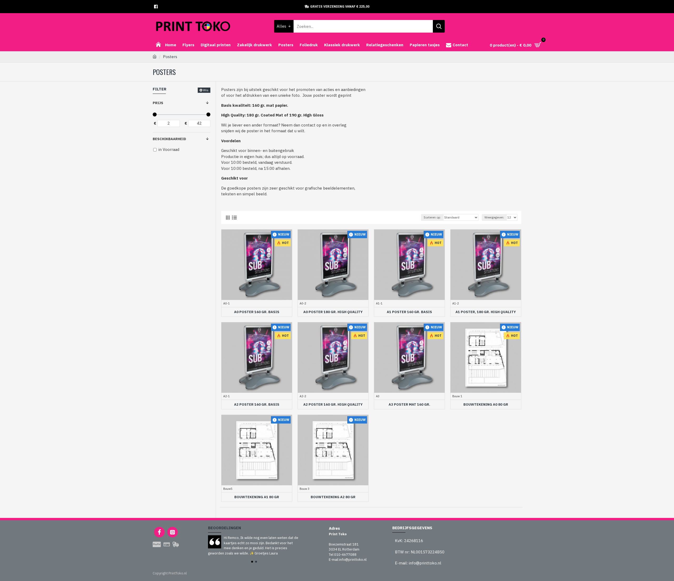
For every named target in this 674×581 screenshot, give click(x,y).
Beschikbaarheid (169, 139)
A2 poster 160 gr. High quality (333, 404)
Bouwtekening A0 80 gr (485, 404)
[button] (252, 562)
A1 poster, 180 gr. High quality (485, 312)
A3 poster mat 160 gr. (409, 404)
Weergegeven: (494, 217)
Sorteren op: (432, 217)
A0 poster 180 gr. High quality (333, 312)
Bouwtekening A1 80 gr (256, 497)
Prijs (158, 103)
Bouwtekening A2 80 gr (333, 497)
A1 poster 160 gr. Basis (409, 312)
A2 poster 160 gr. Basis (256, 404)
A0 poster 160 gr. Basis (256, 312)
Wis (206, 90)
